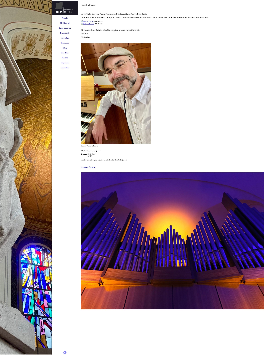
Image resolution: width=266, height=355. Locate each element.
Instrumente (65, 43)
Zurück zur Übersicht (88, 167)
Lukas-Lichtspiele (65, 28)
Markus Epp (65, 38)
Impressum (65, 63)
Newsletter (64, 53)
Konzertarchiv (65, 33)
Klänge (65, 48)
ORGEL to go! (65, 23)
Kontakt (65, 58)
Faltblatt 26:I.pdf (88, 21)
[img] (26, 177)
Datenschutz (65, 68)
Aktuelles (65, 18)
